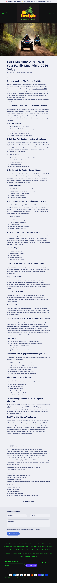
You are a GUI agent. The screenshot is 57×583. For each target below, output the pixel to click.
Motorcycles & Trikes (10, 546)
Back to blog (29, 502)
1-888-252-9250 (18, 493)
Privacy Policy (17, 553)
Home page (8, 543)
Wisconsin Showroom (46, 553)
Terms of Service (27, 553)
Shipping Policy (46, 550)
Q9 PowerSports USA (12, 577)
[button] (3, 13)
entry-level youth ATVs (40, 89)
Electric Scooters (47, 546)
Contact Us (34, 556)
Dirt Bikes (36, 543)
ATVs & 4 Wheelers (27, 543)
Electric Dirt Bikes (36, 546)
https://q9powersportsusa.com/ (40, 481)
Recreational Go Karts (23, 546)
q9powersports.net (33, 495)
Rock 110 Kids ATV (15, 295)
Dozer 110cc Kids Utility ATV (18, 308)
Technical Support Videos (23, 550)
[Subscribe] (23, 565)
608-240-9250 (15, 491)
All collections (16, 543)
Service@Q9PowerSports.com (16, 470)
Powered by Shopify (21, 577)
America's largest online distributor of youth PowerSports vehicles (28, 326)
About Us (27, 556)
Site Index (36, 553)
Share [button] (9, 77)
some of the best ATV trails (29, 87)
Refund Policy (8, 553)
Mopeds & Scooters (46, 543)
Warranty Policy (36, 550)
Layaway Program (10, 550)
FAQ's (21, 556)
